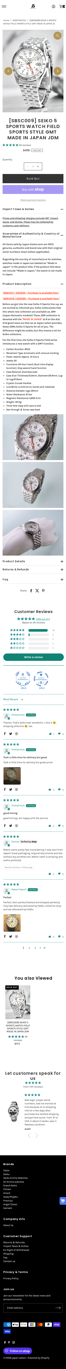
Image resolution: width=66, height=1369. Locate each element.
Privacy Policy (11, 1278)
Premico (8, 1200)
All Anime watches (13, 1181)
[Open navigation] (4, 6)
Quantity (7, 159)
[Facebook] (5, 1343)
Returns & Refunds (14, 1242)
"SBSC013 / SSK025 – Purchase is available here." (31, 298)
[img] (11, 709)
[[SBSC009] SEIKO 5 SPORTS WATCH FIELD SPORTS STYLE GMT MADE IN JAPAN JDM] (17, 1002)
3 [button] (35, 948)
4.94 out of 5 (43, 619)
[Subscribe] (58, 1307)
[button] (11, 145)
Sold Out (33, 178)
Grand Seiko (10, 1185)
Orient (6, 1193)
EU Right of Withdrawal (16, 1250)
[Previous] (8, 71)
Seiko (6, 1174)
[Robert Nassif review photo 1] (12, 923)
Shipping (8, 1253)
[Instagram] (13, 1343)
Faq (5, 1257)
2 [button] (29, 948)
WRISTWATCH (19, 20)
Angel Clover (10, 1204)
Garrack (7, 1208)
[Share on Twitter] (37, 590)
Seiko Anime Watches (15, 1178)
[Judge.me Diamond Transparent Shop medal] (41, 679)
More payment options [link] (33, 200)
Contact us (9, 1261)
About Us (8, 1225)
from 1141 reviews (33, 1086)
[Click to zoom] (58, 36)
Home (6, 20)
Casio (6, 1170)
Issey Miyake (10, 1196)
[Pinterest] (9, 1343)
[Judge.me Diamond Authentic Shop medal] (23, 679)
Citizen (7, 1189)
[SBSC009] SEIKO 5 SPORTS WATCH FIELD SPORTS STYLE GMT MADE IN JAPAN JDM (18, 1027)
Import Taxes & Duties (15, 1246)
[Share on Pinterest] (43, 590)
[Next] (58, 71)
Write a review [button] (33, 657)
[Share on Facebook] (31, 590)
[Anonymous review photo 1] (12, 776)
